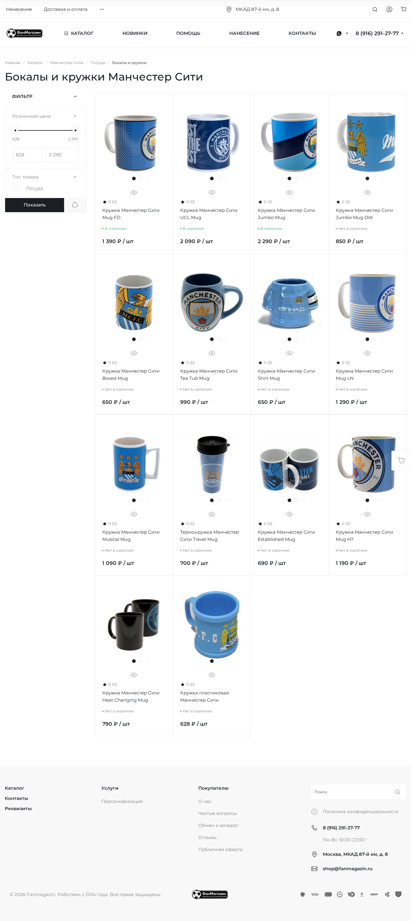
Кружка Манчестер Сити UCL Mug (208, 214)
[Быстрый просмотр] (134, 192)
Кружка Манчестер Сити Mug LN (364, 374)
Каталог (14, 788)
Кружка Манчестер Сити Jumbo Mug (286, 214)
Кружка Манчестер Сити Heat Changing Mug (130, 696)
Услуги (110, 788)
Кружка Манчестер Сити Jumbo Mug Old (364, 214)
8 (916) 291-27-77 (341, 828)
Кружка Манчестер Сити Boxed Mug (130, 374)
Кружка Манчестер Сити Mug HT (364, 535)
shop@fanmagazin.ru (347, 868)
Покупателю (213, 788)
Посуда (34, 188)
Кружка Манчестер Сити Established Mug (286, 535)
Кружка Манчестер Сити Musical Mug (130, 535)
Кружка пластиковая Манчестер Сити (204, 696)
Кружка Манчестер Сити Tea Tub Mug (208, 374)
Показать (35, 205)
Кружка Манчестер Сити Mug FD (130, 214)
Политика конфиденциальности (360, 811)
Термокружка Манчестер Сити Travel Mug (209, 535)
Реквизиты (18, 808)
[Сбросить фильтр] (75, 205)
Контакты (16, 798)
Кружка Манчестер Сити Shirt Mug (286, 374)
